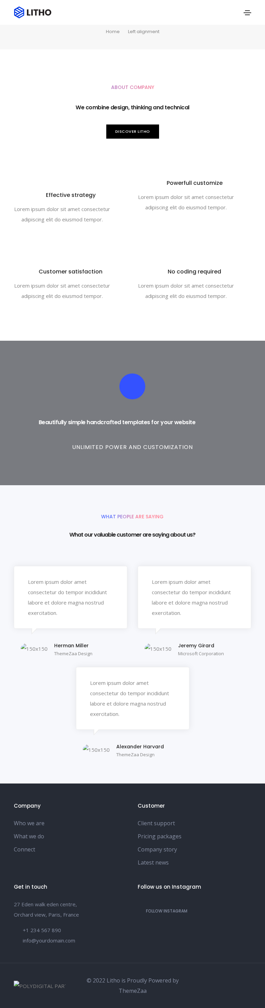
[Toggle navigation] (247, 12)
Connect (24, 849)
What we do (29, 836)
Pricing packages (159, 836)
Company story (157, 849)
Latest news (153, 862)
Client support (156, 823)
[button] (132, 131)
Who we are (29, 823)
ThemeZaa (133, 991)
